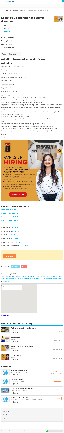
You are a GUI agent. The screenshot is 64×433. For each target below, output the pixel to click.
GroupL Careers (16, 337)
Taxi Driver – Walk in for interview (22, 388)
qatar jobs (51, 279)
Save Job (6, 411)
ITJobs (38, 276)
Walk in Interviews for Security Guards (23, 328)
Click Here (14, 228)
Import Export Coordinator (19, 397)
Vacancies (58, 279)
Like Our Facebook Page (9, 209)
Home (2, 10)
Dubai (63, 1)
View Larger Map (5, 315)
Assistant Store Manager (19, 370)
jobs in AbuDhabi (52, 276)
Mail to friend (8, 415)
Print (5, 419)
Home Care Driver (17, 379)
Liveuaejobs (44, 279)
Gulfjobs (24, 276)
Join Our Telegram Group (9, 220)
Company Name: (6, 47)
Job (7, 10)
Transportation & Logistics (17, 10)
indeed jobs (31, 276)
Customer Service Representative (22, 346)
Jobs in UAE (18, 279)
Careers (7, 276)
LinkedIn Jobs (26, 279)
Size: (2, 44)
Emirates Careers (15, 276)
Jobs (44, 276)
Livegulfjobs (35, 279)
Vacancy (6, 281)
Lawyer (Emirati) (16, 355)
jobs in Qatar (10, 279)
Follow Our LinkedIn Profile (10, 217)
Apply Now (9, 256)
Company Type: (6, 41)
